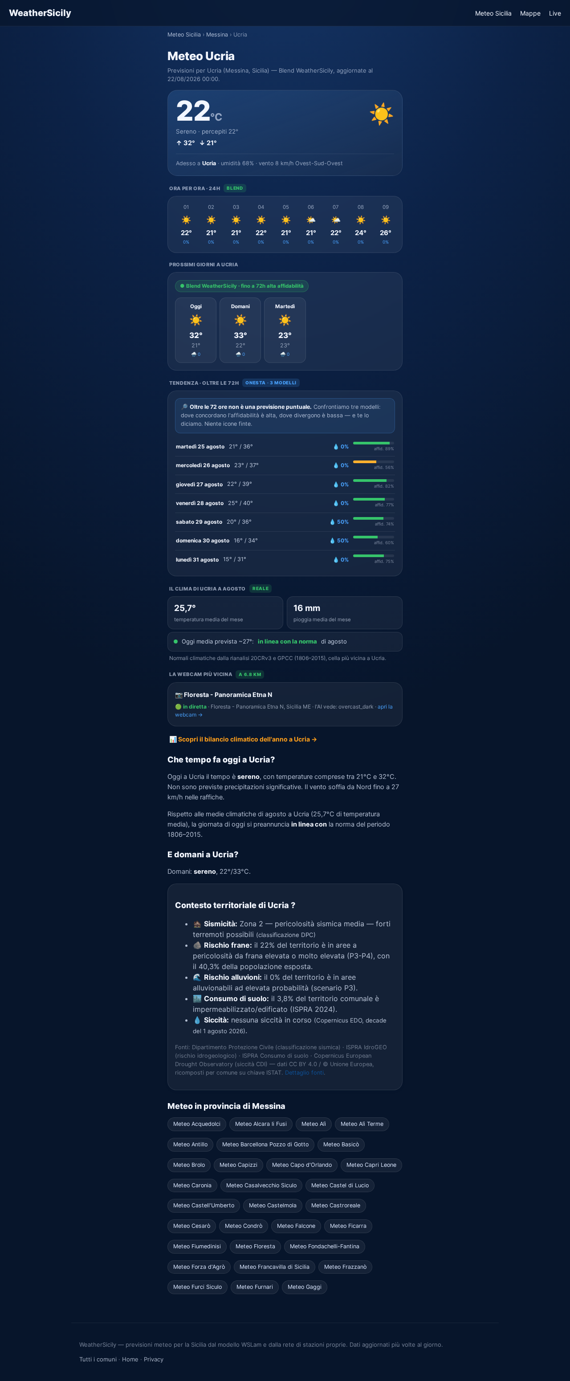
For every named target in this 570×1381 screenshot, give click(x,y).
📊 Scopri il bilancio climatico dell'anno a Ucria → (243, 739)
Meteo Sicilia (493, 13)
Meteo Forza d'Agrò (199, 1266)
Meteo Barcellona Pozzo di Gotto (265, 1144)
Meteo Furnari (254, 1286)
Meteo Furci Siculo (197, 1286)
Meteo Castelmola (273, 1205)
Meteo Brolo (189, 1164)
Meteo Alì (313, 1123)
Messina (217, 34)
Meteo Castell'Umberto (203, 1205)
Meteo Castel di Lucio (340, 1185)
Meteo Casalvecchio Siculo (261, 1185)
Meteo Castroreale (335, 1205)
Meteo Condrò (243, 1225)
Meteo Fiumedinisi (197, 1246)
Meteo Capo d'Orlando (302, 1164)
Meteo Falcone (296, 1225)
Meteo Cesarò (191, 1225)
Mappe (530, 13)
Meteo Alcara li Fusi (261, 1123)
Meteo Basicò (341, 1144)
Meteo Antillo (190, 1144)
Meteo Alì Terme (362, 1123)
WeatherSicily (40, 13)
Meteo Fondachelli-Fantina (324, 1246)
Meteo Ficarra (348, 1225)
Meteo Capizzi (238, 1164)
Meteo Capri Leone (371, 1164)
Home (130, 1359)
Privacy (153, 1359)
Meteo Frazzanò (345, 1266)
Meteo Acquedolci (196, 1123)
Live (555, 13)
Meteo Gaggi (305, 1286)
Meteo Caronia (192, 1185)
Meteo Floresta (255, 1246)
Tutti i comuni (98, 1359)
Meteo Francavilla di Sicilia (274, 1266)
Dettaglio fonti (304, 1072)
